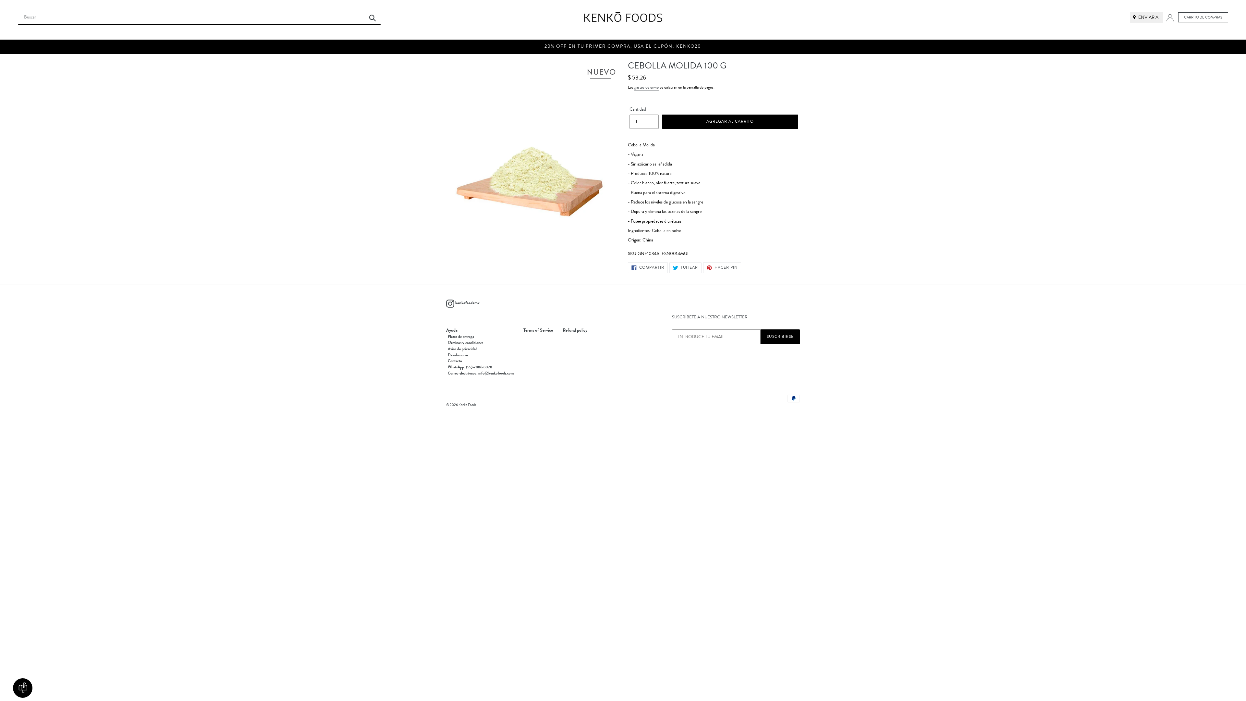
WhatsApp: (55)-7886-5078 (470, 367)
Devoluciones (458, 355)
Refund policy (575, 330)
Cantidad (637, 109)
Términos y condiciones (465, 343)
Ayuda (452, 330)
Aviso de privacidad (462, 349)
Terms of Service (538, 330)
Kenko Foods (467, 404)
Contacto (455, 361)
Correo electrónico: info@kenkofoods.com (481, 373)
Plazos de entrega (461, 336)
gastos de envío (646, 87)
